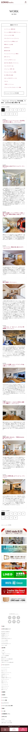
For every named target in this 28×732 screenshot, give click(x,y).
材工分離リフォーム (5, 633)
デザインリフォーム (5, 686)
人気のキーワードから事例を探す (7, 662)
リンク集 (3, 711)
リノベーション (4, 669)
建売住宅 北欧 (7, 50)
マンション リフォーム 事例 (10, 72)
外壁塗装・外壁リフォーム (6, 677)
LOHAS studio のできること (6, 638)
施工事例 (3, 647)
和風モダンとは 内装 (8, 44)
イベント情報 (4, 700)
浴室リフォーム (4, 681)
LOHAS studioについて (6, 628)
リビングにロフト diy (8, 65)
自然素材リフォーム (5, 635)
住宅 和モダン (7, 47)
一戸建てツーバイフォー (5, 653)
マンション (3, 652)
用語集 (3, 708)
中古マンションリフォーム (6, 672)
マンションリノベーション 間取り (11, 53)
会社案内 (3, 694)
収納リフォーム (4, 689)
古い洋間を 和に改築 (8, 75)
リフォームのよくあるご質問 (7, 705)
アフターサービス (4, 641)
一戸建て (3, 650)
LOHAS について (4, 636)
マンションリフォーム (5, 667)
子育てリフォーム (4, 687)
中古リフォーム (4, 670)
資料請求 (14, 729)
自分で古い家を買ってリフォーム (11, 62)
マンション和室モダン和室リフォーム (12, 32)
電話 (5, 729)
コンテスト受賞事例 (5, 655)
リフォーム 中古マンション (10, 59)
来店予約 (3, 719)
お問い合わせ (4, 716)
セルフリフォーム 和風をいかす (11, 41)
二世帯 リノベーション (9, 84)
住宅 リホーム (7, 56)
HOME (3, 626)
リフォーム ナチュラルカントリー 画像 (12, 87)
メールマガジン (5, 697)
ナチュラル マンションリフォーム (11, 38)
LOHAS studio (7, 2)
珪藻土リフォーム (4, 682)
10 (15, 113)
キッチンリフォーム (5, 679)
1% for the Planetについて (6, 643)
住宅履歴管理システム (6, 713)
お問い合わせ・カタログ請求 (6, 722)
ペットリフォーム (4, 684)
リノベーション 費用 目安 (9, 29)
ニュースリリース (5, 702)
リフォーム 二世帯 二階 (9, 69)
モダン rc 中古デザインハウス (10, 78)
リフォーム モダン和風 (9, 35)
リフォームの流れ (4, 640)
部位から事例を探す (5, 660)
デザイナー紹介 (4, 645)
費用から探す (3, 657)
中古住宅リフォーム (5, 674)
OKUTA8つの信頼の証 (5, 631)
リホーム (6, 81)
